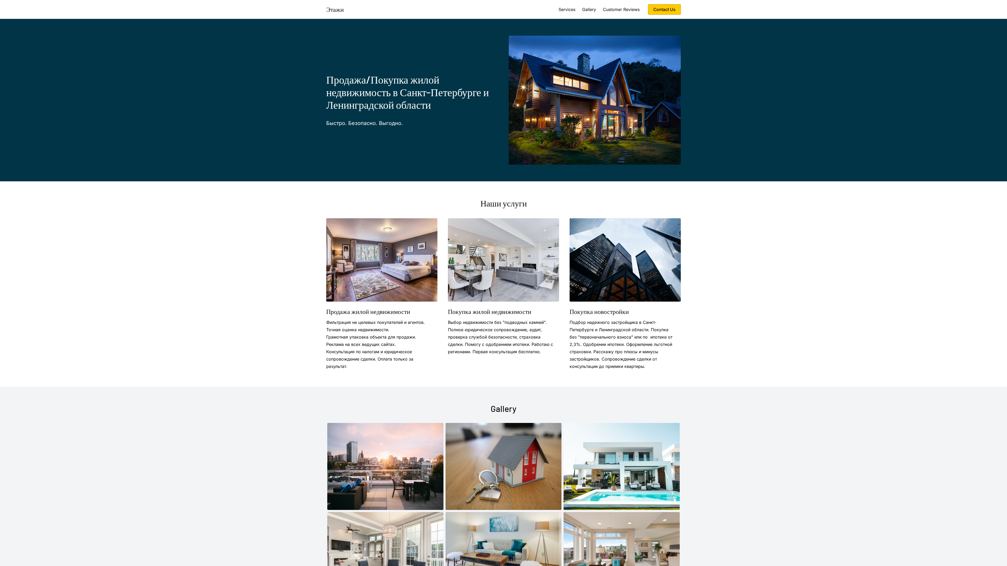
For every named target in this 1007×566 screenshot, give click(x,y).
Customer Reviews (621, 9)
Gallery (589, 9)
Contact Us (664, 9)
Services (567, 9)
